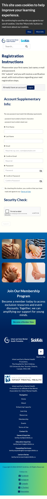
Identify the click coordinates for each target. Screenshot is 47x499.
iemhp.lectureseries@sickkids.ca (23, 457)
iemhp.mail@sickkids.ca (23, 438)
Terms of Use (26, 191)
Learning (23, 411)
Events (23, 423)
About (23, 403)
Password (9, 166)
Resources (23, 415)
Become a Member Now (23, 322)
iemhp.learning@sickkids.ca (23, 444)
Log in (30, 87)
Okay (29, 32)
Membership (23, 419)
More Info (40, 32)
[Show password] (40, 171)
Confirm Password (13, 176)
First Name (10, 127)
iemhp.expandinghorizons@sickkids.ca (23, 450)
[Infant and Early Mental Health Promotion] (15, 40)
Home (23, 399)
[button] (26, 46)
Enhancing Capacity (23, 407)
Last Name (10, 136)
